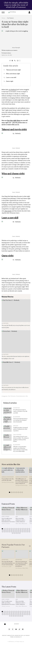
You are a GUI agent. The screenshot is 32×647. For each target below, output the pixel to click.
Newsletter (10, 635)
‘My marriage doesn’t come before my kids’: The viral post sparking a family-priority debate (21, 439)
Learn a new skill (11, 77)
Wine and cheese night (13, 74)
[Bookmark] (20, 61)
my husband (12, 89)
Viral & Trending (17, 434)
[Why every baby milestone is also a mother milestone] (22, 511)
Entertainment (20, 396)
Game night (9, 81)
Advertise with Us (20, 635)
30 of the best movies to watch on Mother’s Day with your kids (20, 411)
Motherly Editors (7, 53)
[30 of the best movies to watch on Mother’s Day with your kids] (7, 411)
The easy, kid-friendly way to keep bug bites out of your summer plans (8, 563)
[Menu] (3, 12)
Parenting (15, 425)
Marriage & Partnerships (8, 477)
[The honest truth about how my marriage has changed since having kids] (7, 420)
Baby (17, 516)
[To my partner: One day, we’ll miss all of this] (8, 471)
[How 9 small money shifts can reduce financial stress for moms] (8, 511)
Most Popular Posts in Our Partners (13, 546)
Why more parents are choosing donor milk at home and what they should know (21, 564)
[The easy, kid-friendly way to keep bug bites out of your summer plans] (16, 310)
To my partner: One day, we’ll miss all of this (8, 479)
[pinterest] (22, 629)
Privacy (28, 635)
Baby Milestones (23, 523)
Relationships (16, 416)
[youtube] (16, 629)
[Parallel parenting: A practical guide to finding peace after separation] (7, 429)
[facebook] (12, 629)
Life (26, 396)
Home (3, 18)
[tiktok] (19, 629)
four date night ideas (13, 120)
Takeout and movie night (13, 70)
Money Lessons (5, 516)
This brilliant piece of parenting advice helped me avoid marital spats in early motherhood (21, 481)
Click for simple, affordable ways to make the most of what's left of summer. (16, 5)
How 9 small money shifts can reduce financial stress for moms (8, 520)
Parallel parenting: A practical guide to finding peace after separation (20, 429)
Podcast (4, 635)
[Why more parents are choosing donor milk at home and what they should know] (16, 372)
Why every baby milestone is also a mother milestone (20, 520)
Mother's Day (16, 408)
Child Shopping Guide (6, 567)
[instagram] (9, 629)
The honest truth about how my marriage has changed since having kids (20, 420)
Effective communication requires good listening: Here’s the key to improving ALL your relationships (20, 449)
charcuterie (7, 211)
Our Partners (10, 18)
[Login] (29, 13)
